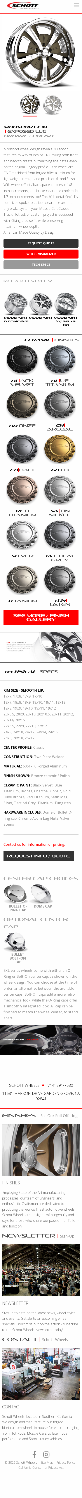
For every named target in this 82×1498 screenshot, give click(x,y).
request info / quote (38, 856)
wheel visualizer (41, 254)
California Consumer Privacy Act (41, 1467)
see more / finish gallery (41, 617)
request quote (41, 243)
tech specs (41, 264)
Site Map (46, 1462)
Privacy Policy (65, 1462)
